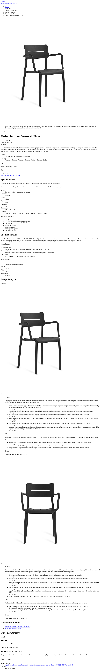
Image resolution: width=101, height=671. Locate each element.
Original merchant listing (13, 628)
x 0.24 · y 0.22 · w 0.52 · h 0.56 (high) (21, 413)
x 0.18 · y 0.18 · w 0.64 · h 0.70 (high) (21, 409)
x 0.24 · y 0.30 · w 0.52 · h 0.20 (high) (21, 422)
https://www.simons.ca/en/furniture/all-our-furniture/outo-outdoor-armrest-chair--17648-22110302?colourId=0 (39, 665)
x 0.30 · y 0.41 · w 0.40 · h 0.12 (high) (21, 589)
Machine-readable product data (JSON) (17, 627)
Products (3, 3)
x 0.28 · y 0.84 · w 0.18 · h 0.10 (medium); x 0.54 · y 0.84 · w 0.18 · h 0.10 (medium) (35, 612)
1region (12, 409)
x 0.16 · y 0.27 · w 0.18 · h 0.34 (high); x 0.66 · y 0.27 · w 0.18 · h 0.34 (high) (33, 586)
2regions (13, 430)
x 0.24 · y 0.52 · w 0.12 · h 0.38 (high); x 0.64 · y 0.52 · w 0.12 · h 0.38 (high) (33, 594)
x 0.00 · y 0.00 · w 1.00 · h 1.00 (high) (21, 444)
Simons (3, 1)
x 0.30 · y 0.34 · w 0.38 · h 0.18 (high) (21, 425)
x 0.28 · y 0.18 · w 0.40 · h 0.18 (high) (21, 416)
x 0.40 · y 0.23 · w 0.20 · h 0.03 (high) (21, 580)
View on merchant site (8, 175)
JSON (18, 175)
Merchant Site (11, 3)
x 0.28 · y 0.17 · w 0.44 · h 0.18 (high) (21, 577)
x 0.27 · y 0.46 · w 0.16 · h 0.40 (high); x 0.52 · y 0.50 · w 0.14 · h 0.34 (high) (33, 430)
